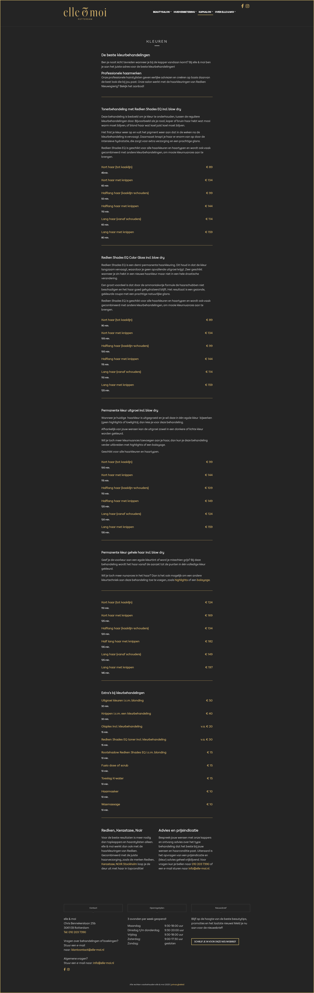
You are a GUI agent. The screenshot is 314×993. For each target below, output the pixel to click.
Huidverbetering (184, 12)
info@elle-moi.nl (199, 868)
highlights (181, 580)
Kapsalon (205, 12)
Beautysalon (161, 12)
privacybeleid (177, 985)
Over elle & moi (224, 12)
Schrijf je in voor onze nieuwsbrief (215, 942)
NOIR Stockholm (126, 864)
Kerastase (108, 864)
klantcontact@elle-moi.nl (87, 949)
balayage (203, 580)
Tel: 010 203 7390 (75, 932)
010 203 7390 (200, 864)
